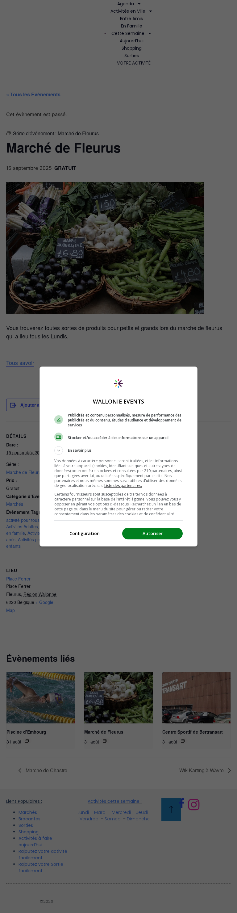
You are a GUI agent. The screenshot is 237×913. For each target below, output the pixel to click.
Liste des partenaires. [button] (123, 485)
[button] (118, 450)
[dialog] (119, 456)
